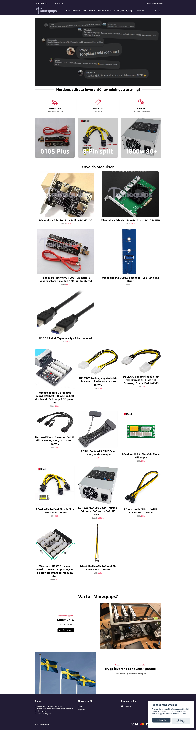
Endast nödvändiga (180, 721)
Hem (68, 10)
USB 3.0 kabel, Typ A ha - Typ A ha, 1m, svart (65, 338)
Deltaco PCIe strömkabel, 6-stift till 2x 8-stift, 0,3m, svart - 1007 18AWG (55, 440)
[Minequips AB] (46, 10)
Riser (84, 10)
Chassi (90, 10)
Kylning (129, 10)
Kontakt (80, 706)
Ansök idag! (65, 630)
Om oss (139, 10)
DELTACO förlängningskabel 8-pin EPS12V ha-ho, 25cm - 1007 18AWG (98, 381)
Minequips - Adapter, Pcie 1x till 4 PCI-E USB (65, 220)
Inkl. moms (57, 3)
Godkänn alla (161, 720)
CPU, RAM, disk (118, 10)
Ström (99, 10)
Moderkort (76, 10)
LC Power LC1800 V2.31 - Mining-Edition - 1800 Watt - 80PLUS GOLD (98, 511)
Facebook (127, 706)
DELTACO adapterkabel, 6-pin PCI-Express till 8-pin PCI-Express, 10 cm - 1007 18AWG (141, 380)
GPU (107, 10)
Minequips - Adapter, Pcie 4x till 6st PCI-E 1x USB (130, 220)
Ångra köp (81, 710)
